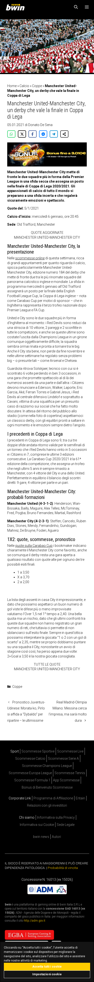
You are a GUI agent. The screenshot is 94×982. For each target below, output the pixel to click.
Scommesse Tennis (69, 773)
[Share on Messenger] (43, 134)
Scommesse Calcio (30, 758)
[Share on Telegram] (54, 134)
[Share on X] (22, 134)
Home (12, 86)
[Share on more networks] (64, 134)
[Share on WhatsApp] (11, 134)
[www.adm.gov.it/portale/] (47, 893)
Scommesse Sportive (37, 751)
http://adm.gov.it (34, 920)
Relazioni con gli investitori (47, 805)
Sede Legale (65, 825)
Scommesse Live (70, 751)
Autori (56, 837)
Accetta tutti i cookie (47, 966)
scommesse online (30, 258)
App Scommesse (66, 780)
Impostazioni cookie (46, 974)
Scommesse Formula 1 (32, 780)
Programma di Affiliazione (53, 798)
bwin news (41, 837)
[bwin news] (16, 7)
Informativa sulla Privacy (56, 817)
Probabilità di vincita (63, 868)
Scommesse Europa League (30, 773)
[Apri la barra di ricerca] (76, 7)
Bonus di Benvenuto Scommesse (47, 787)
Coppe (37, 86)
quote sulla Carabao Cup (34, 546)
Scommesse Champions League (47, 766)
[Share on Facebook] (32, 134)
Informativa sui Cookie (37, 825)
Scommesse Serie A (63, 758)
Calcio (24, 86)
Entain (80, 798)
